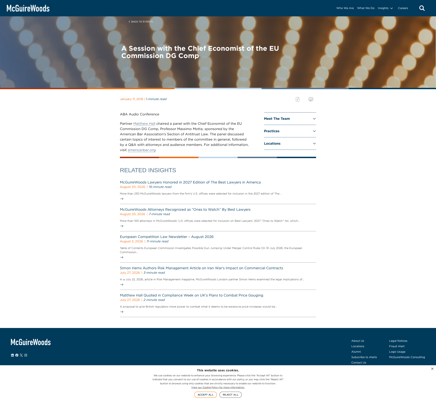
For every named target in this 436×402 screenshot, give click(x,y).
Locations (272, 143)
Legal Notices (398, 340)
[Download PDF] (297, 99)
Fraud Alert (396, 346)
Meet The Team (277, 119)
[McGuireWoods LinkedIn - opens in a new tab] (12, 355)
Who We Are (345, 8)
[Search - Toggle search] (422, 8)
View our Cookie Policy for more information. (218, 387)
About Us (357, 340)
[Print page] (311, 99)
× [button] (432, 369)
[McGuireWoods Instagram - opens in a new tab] (25, 355)
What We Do (366, 8)
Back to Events (142, 21)
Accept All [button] (206, 394)
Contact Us (358, 362)
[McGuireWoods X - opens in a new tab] (21, 355)
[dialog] (218, 383)
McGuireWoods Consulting (407, 357)
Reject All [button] (230, 394)
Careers (403, 8)
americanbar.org (141, 150)
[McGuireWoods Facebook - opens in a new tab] (16, 355)
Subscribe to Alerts (364, 357)
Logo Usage (397, 351)
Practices (271, 131)
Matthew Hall (144, 124)
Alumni (356, 351)
